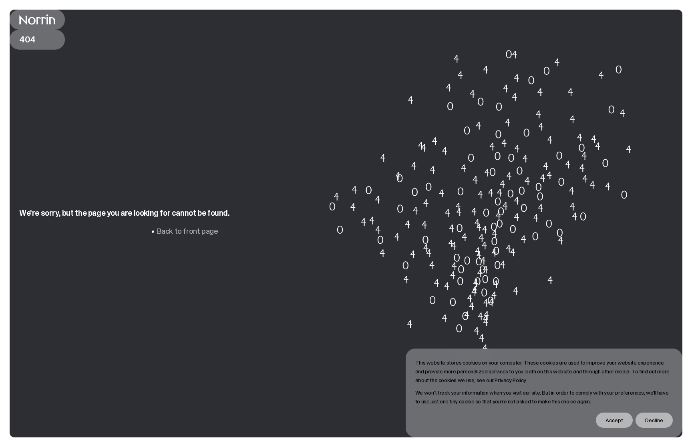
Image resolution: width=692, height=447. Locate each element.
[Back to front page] (37, 20)
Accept (614, 420)
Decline (654, 420)
